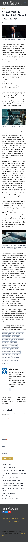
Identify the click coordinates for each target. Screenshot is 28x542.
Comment (5, 419)
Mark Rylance (5, 348)
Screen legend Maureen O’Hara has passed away (21, 398)
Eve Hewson (13, 342)
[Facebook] (3, 512)
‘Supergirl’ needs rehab (8, 467)
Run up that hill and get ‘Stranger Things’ (13, 470)
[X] (6, 512)
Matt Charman (14, 348)
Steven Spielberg (16, 357)
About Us (16, 521)
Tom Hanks (5, 360)
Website (4, 453)
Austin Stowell (19, 333)
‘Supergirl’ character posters (10, 498)
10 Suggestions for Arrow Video (11, 480)
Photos (11, 521)
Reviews (22, 518)
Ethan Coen (5, 342)
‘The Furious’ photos (7, 496)
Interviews (15, 518)
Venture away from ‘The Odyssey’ (11, 478)
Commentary (7, 518)
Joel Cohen (14, 345)
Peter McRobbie (6, 354)
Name (4, 439)
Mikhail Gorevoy (6, 351)
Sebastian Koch (6, 357)
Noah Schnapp (16, 351)
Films (3, 8)
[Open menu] (25, 3)
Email (4, 446)
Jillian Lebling (5, 345)
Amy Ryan (11, 333)
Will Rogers (5, 363)
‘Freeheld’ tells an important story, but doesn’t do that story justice (7, 399)
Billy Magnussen (6, 336)
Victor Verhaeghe (14, 360)
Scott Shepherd (16, 354)
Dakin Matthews (6, 339)
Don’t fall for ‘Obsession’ (9, 493)
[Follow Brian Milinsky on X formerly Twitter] (10, 389)
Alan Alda (4, 333)
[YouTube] (9, 512)
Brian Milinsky (6, 22)
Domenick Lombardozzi (18, 339)
